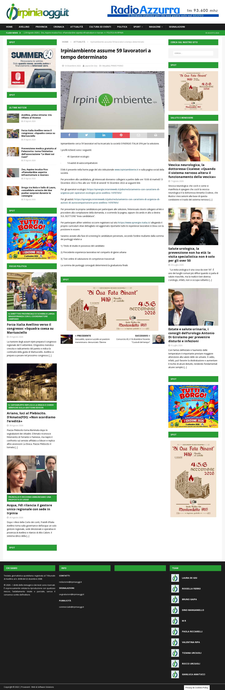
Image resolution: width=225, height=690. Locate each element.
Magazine (155, 26)
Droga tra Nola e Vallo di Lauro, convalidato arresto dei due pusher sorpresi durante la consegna (38, 191)
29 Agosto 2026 (30, 121)
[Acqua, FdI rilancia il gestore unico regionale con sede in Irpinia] (32, 474)
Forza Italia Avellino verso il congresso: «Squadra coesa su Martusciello (38, 133)
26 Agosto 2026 (16, 517)
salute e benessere (182, 117)
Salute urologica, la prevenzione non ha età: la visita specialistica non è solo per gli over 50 (191, 254)
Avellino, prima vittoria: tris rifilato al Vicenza (36, 116)
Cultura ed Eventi (100, 26)
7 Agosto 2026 (177, 181)
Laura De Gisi (91, 65)
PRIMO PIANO (117, 65)
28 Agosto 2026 (16, 425)
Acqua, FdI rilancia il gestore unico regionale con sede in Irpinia (29, 505)
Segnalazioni (177, 26)
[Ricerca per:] (193, 53)
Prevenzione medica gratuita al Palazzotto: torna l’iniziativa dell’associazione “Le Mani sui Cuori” (38, 152)
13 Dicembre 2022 (73, 65)
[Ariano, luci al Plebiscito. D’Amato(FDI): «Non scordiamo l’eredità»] (32, 382)
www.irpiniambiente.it (127, 169)
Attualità (76, 26)
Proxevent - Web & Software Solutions (37, 687)
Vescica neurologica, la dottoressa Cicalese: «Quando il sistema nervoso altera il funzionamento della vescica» (192, 171)
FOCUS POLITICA (18, 266)
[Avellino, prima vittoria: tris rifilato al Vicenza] (13, 118)
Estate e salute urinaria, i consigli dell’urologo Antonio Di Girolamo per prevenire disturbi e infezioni (191, 335)
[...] (50, 355)
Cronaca (59, 26)
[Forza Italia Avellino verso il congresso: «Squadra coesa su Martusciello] (13, 133)
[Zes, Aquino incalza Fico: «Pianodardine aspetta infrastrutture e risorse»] (13, 172)
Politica (122, 26)
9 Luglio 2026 (176, 345)
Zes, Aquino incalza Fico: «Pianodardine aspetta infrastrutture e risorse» (35, 172)
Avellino (24, 26)
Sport (137, 26)
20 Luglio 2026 (177, 264)
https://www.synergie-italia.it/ (134, 222)
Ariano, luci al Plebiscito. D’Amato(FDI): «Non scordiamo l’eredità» (31, 413)
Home (9, 26)
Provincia (41, 26)
